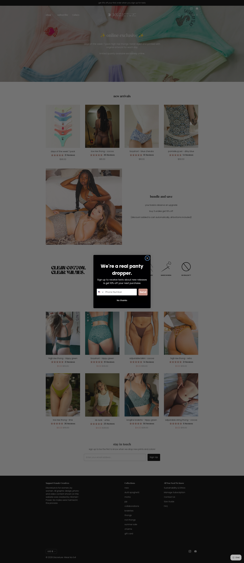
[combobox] (100, 292)
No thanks (122, 300)
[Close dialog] (147, 258)
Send (143, 292)
